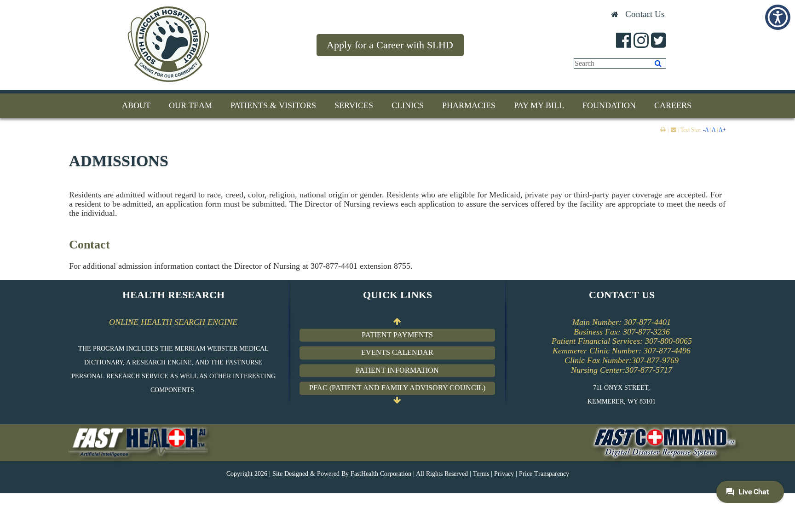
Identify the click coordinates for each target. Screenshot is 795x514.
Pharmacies (468, 105)
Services (353, 105)
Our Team (190, 105)
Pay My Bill (539, 105)
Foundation (609, 105)
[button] (777, 17)
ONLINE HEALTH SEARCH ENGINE (173, 322)
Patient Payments (397, 335)
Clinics (408, 105)
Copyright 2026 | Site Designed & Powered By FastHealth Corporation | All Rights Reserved (347, 473)
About (136, 105)
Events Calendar (397, 353)
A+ (722, 130)
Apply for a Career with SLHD (390, 45)
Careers (672, 105)
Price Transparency (544, 473)
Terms (481, 473)
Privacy (504, 473)
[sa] (658, 63)
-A (706, 130)
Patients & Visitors (273, 105)
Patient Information (397, 370)
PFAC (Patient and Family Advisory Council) (397, 388)
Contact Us (644, 14)
